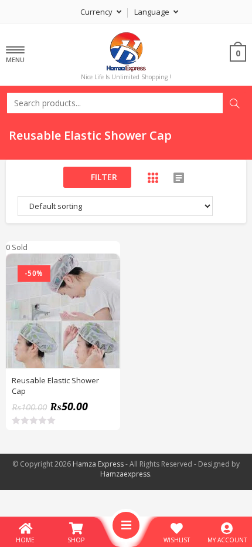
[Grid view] (153, 178)
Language (152, 11)
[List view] (179, 178)
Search (234, 103)
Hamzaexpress (125, 474)
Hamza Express (98, 464)
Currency (97, 11)
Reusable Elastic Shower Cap (55, 385)
